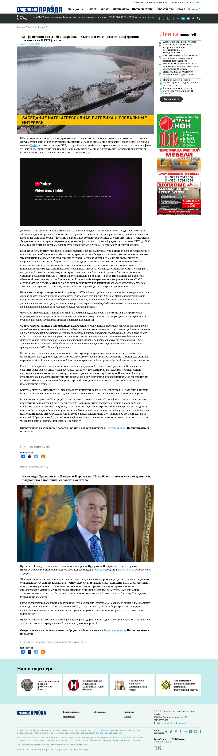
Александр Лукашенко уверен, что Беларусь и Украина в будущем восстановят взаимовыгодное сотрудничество (179, 47)
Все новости (169, 99)
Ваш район (75, 9)
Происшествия (142, 9)
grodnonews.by (81, 740)
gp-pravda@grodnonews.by (174, 723)
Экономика (121, 9)
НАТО (33, 145)
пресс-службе (126, 569)
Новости (31, 27)
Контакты (193, 2)
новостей (178, 34)
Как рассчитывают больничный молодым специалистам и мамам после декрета (180, 58)
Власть (93, 9)
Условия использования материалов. (122, 740)
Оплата (127, 716)
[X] (29, 456)
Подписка (177, 2)
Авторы (138, 2)
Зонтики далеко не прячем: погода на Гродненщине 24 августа (178, 91)
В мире (41, 27)
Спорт (181, 9)
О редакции (69, 716)
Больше (193, 9)
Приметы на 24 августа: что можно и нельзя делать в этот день (179, 74)
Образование (165, 9)
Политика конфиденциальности (105, 732)
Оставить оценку (163, 741)
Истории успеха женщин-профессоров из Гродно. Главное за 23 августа (180, 83)
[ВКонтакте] (23, 456)
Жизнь (105, 9)
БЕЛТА (99, 569)
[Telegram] (36, 456)
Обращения (99, 712)
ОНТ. (89, 152)
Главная (21, 27)
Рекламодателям (157, 2)
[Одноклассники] (43, 456)
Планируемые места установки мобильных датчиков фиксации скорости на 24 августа (180, 66)
